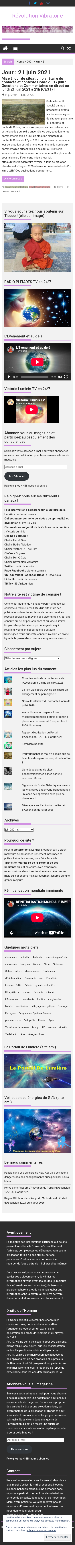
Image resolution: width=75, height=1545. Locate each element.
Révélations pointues (39, 187)
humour (27, 992)
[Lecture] (9, 377)
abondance (11, 957)
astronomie (11, 964)
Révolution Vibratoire (37, 15)
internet (50, 992)
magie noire (54, 999)
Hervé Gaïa (28, 95)
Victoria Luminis (26, 514)
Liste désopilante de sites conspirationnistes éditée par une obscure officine (42, 774)
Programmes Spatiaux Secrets (35, 1013)
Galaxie (28, 985)
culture (18, 971)
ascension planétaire (57, 957)
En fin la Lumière (27, 579)
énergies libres (36, 1034)
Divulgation (49, 971)
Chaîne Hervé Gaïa (15, 540)
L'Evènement (12, 999)
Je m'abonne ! (16, 476)
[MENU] (15, 48)
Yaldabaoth (11, 1034)
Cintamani (58, 964)
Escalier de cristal (34, 978)
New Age (63, 1006)
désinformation (13, 978)
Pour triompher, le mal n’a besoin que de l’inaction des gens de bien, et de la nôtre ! (46, 758)
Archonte (37, 957)
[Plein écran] (66, 377)
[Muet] (60, 377)
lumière (41, 999)
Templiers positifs (33, 744)
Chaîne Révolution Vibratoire (21, 562)
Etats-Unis (51, 978)
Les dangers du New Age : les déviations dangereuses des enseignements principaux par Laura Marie (36, 1177)
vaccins (52, 1027)
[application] (37, 361)
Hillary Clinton (12, 992)
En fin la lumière (25, 566)
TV (43, 1027)
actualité (25, 957)
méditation (22, 1006)
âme (23, 1034)
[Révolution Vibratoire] (5, 48)
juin (38, 61)
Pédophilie (29, 1020)
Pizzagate (10, 1013)
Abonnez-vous (19, 1449)
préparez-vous (13, 1020)
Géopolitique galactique (16, 187)
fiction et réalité (13, 985)
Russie (41, 1020)
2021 (30, 61)
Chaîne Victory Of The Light (20, 549)
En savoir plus (12, 178)
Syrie (51, 1020)
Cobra (60, 187)
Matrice (9, 1006)
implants (38, 992)
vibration (63, 1027)
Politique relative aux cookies (41, 1530)
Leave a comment (11, 191)
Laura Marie (28, 999)
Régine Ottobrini (13, 1198)
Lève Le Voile (29, 523)
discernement (32, 971)
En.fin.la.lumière (24, 583)
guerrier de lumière (45, 985)
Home (20, 61)
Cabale (36, 964)
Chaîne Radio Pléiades (17, 544)
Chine (47, 964)
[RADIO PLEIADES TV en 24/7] (37, 325)
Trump (35, 1027)
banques (25, 964)
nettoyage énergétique (43, 1006)
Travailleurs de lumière (17, 1027)
